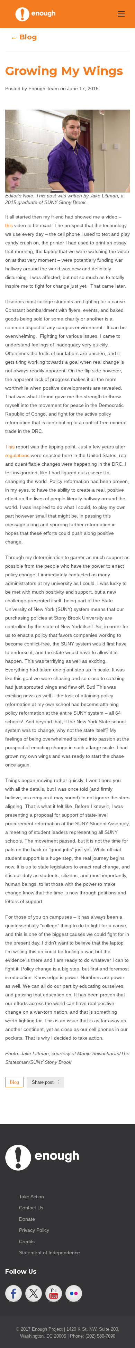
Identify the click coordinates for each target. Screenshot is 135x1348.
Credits (27, 1241)
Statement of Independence (49, 1252)
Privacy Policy (34, 1230)
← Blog (23, 37)
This (10, 446)
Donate (27, 1219)
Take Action (31, 1196)
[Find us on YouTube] (53, 1293)
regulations (17, 455)
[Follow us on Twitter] (33, 1293)
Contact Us (31, 1207)
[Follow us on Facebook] (13, 1293)
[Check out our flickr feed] (73, 1293)
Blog (14, 1082)
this (9, 225)
